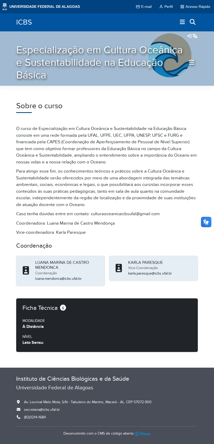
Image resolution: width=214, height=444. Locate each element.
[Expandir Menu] (182, 22)
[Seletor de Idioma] (195, 36)
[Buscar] (193, 22)
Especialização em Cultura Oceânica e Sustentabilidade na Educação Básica (99, 62)
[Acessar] (189, 36)
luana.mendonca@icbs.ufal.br (58, 278)
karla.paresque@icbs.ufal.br (150, 273)
